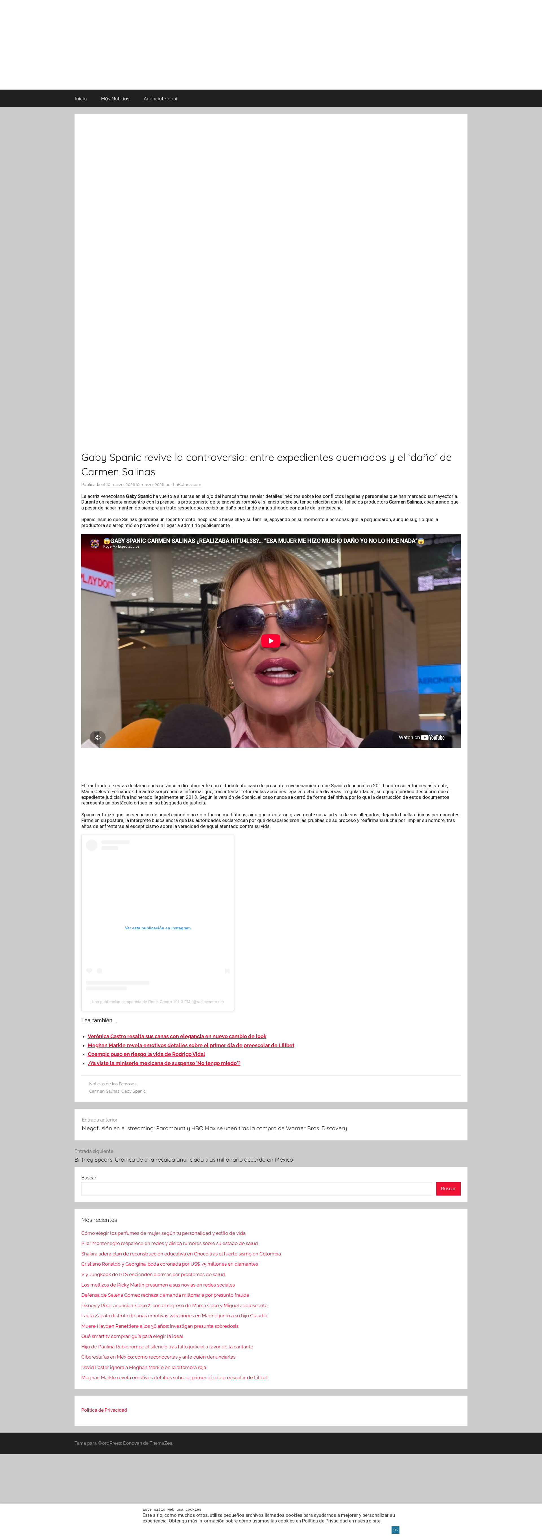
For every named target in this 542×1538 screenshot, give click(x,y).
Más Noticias (115, 98)
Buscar (88, 1178)
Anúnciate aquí (160, 98)
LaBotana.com (187, 484)
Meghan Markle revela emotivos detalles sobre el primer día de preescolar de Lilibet (174, 1377)
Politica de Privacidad (104, 1410)
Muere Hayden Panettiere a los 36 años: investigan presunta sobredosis (160, 1326)
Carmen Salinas (104, 1091)
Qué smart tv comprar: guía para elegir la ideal (132, 1336)
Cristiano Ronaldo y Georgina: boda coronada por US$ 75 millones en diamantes (169, 1264)
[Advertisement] (271, 765)
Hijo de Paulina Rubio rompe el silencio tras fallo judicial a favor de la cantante (167, 1347)
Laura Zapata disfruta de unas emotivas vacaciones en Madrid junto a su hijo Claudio (174, 1315)
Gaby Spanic (133, 1091)
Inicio (81, 98)
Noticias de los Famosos (112, 1083)
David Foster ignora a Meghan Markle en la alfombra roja (143, 1367)
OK (396, 1530)
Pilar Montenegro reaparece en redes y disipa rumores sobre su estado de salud (169, 1243)
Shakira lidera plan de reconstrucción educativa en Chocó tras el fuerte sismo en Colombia (181, 1254)
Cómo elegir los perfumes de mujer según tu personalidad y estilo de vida (163, 1233)
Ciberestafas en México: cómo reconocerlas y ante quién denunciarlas (158, 1357)
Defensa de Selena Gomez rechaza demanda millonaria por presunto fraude (165, 1295)
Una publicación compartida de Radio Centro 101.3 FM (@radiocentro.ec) (158, 1001)
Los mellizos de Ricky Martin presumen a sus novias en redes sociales (158, 1285)
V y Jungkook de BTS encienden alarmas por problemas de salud (153, 1274)
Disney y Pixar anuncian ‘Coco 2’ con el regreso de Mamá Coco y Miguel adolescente (174, 1305)
